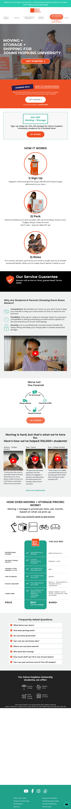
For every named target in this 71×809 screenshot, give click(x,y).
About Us (16, 807)
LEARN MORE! (43, 105)
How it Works (6, 17)
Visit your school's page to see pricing (35, 516)
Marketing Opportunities (50, 801)
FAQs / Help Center (20, 798)
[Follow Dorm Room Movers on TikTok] (45, 792)
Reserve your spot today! (38, 5)
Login (66, 18)
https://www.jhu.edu (53, 706)
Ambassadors (18, 804)
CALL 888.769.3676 (56, 21)
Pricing (17, 18)
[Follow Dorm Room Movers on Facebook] (32, 792)
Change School (41, 17)
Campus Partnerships (49, 798)
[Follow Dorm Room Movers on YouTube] (26, 792)
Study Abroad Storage (29, 696)
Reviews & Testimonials (21, 801)
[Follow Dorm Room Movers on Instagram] (38, 792)
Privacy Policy (46, 807)
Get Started (35, 420)
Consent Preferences (49, 804)
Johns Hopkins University (28, 17)
